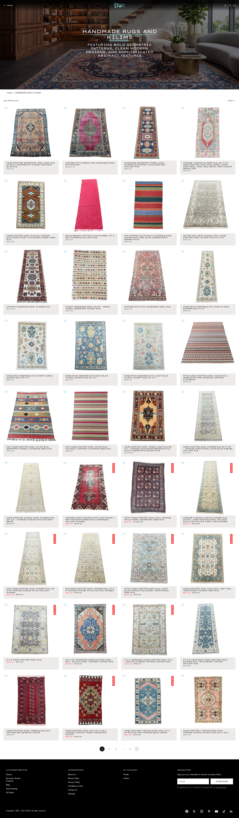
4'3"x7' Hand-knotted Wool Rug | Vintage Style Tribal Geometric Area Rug (147, 519)
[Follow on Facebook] (187, 811)
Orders (126, 778)
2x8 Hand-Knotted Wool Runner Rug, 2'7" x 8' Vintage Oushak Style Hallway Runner (89, 590)
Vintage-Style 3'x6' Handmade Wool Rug (147, 307)
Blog (8, 785)
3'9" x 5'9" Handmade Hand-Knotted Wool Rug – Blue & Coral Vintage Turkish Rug (89, 660)
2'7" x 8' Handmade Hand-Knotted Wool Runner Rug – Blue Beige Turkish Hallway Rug (205, 661)
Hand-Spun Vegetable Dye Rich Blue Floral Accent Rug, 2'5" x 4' (86, 377)
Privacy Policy (74, 782)
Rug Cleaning (11, 789)
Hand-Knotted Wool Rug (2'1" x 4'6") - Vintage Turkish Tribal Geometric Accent (86, 732)
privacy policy (221, 787)
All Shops (10, 792)
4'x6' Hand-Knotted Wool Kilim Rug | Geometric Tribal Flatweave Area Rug (29, 448)
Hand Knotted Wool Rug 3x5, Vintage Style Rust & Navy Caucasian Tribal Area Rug (31, 237)
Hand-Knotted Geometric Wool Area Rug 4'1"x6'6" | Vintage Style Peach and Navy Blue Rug (30, 165)
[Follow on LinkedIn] (231, 811)
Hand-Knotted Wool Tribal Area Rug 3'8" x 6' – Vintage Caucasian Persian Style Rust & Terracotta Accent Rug (148, 448)
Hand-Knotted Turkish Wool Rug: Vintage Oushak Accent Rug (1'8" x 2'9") (205, 732)
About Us (72, 774)
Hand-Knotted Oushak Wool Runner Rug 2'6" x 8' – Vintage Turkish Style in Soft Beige (30, 519)
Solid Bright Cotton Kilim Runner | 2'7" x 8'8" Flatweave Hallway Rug (89, 237)
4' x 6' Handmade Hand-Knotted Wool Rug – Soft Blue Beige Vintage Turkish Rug (148, 660)
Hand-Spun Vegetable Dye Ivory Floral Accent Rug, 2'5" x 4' (29, 377)
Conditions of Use (75, 786)
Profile (126, 774)
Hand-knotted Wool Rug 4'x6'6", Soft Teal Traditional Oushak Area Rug (207, 590)
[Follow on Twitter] (194, 811)
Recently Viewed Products (13, 779)
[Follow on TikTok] (224, 811)
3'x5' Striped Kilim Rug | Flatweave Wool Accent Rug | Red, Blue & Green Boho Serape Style (148, 237)
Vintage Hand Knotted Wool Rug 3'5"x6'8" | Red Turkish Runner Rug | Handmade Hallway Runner (89, 519)
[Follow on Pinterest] (209, 811)
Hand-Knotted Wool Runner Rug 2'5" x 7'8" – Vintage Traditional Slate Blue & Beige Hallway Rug (207, 448)
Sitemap (71, 794)
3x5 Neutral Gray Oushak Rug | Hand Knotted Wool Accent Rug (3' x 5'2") (204, 237)
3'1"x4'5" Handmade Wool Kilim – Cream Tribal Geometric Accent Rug (87, 307)
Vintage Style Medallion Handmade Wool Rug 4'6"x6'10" (90, 164)
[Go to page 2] (136, 748)
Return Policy (73, 778)
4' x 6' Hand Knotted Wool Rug (24, 660)
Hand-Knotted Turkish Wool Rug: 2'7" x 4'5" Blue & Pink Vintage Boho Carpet (147, 732)
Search (9, 774)
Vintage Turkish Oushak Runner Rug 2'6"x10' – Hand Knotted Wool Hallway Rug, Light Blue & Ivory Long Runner (205, 519)
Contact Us (73, 790)
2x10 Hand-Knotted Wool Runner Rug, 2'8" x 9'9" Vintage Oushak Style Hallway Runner (30, 590)
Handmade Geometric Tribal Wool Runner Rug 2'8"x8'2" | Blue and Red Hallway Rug (144, 165)
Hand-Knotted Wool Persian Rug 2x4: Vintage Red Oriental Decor (28, 732)
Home (9, 93)
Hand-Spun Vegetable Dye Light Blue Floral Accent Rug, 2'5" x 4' (146, 377)
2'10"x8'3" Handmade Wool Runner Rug (28, 307)
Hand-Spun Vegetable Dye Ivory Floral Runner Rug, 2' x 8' (206, 307)
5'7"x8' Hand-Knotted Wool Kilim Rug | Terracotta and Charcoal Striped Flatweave (205, 377)
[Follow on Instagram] (201, 811)
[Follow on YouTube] (216, 811)
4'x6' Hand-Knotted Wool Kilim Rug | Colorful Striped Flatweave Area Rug (88, 448)
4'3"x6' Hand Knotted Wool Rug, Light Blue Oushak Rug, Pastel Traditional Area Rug (146, 590)
